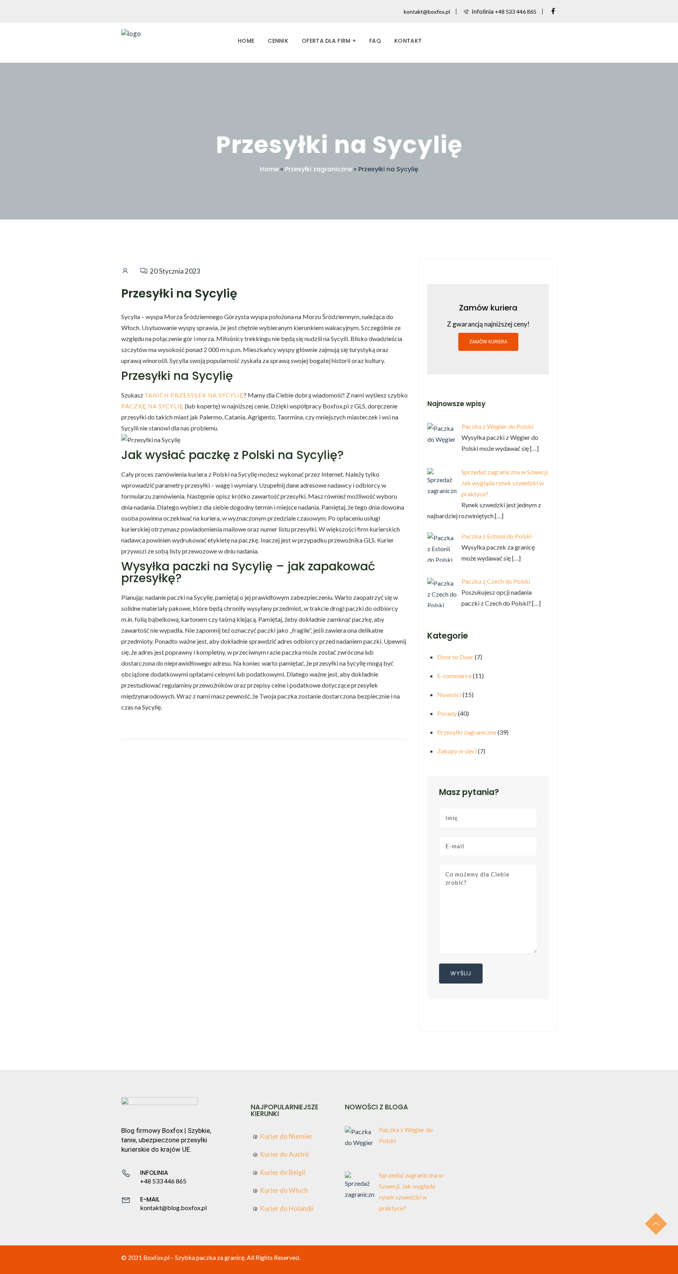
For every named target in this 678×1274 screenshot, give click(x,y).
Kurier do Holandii (286, 1208)
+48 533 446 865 (515, 11)
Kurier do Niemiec (286, 1136)
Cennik (278, 41)
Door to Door (455, 657)
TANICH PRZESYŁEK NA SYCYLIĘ (194, 395)
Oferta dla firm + (329, 41)
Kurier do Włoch (284, 1190)
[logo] (131, 33)
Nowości (449, 694)
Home (246, 41)
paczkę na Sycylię (152, 406)
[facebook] (553, 11)
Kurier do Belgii (282, 1172)
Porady (447, 713)
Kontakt (408, 41)
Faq (375, 41)
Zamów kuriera (488, 341)
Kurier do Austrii (284, 1154)
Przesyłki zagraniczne (318, 169)
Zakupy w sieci (457, 751)
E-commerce (454, 675)
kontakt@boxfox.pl (427, 11)
